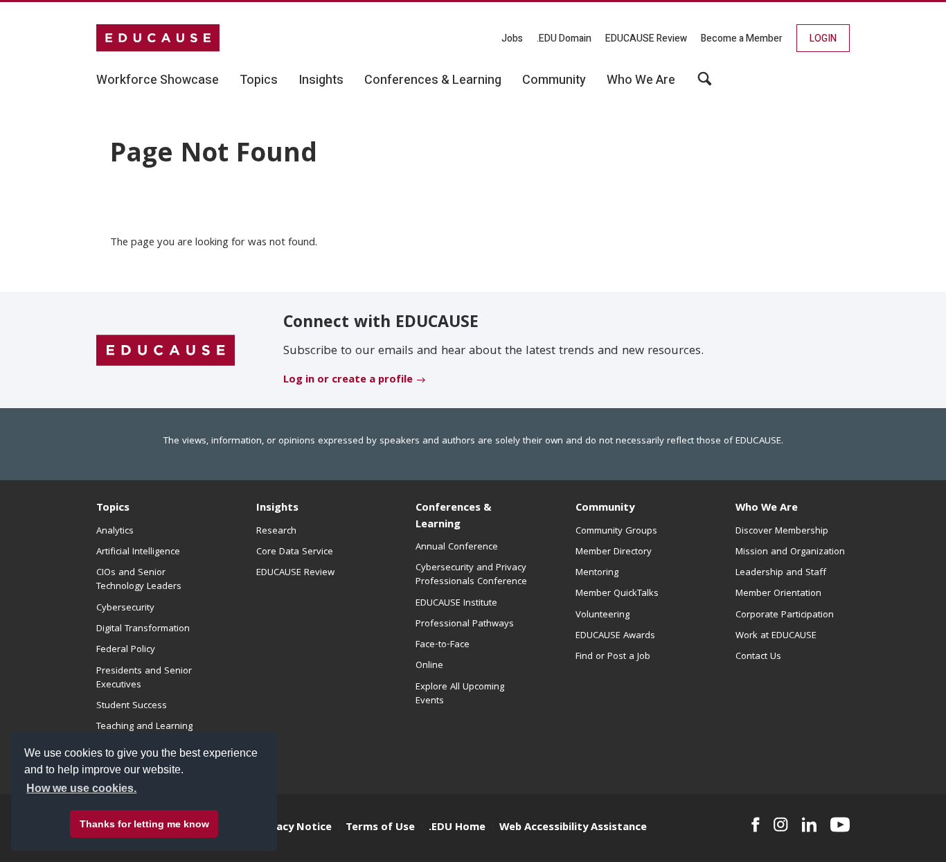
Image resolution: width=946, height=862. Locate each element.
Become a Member (742, 38)
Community (604, 509)
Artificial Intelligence (138, 552)
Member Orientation (778, 593)
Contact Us (758, 657)
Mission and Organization (790, 552)
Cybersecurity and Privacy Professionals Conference (471, 575)
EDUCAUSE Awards (615, 636)
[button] (735, 830)
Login (823, 38)
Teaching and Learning (144, 727)
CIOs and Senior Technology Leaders (138, 580)
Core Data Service (294, 552)
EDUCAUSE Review (646, 38)
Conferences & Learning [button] (432, 80)
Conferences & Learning (454, 517)
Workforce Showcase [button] (157, 80)
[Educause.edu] (165, 351)
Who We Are (766, 509)
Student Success (131, 706)
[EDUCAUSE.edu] (158, 38)
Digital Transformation (143, 629)
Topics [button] (259, 80)
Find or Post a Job (612, 657)
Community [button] (554, 80)
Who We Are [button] (641, 80)
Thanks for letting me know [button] (144, 823)
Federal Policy (125, 650)
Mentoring (596, 573)
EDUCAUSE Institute (456, 603)
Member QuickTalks (617, 593)
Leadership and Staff (780, 573)
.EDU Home (457, 828)
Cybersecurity (125, 608)
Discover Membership (781, 531)
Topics (113, 509)
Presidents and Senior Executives (144, 678)
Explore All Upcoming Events (460, 694)
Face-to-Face (443, 645)
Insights (277, 509)
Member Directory (613, 552)
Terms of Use (380, 828)
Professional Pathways (465, 624)
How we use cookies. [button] (81, 788)
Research (276, 531)
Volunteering (602, 615)
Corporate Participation (784, 615)
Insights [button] (320, 80)
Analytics (115, 531)
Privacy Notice (294, 828)
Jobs (512, 38)
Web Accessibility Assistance (573, 828)
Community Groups (616, 531)
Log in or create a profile (348, 380)
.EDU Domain (564, 38)
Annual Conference (457, 547)
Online (429, 666)
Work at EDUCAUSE (775, 636)
